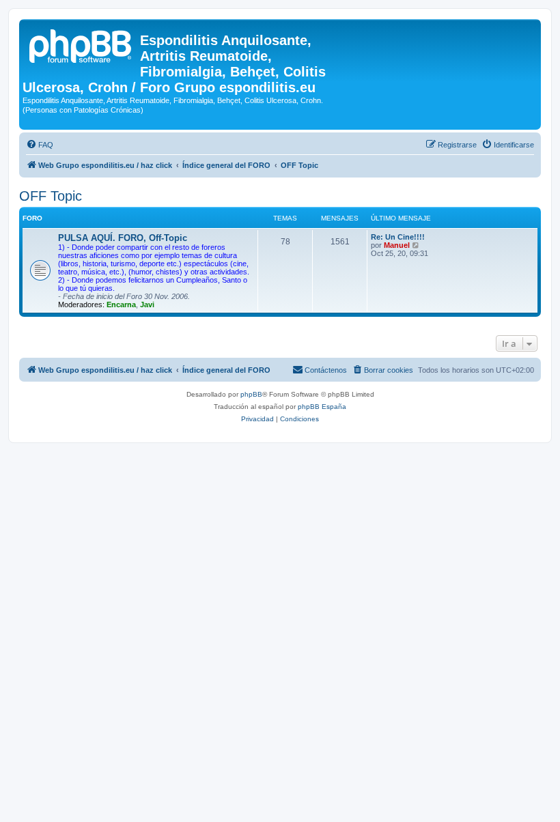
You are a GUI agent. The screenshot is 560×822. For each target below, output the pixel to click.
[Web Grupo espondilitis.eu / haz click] (81, 44)
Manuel (397, 245)
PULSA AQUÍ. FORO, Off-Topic (122, 238)
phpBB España (322, 406)
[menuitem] (39, 145)
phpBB (251, 394)
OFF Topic (50, 195)
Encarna (121, 304)
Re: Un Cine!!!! (398, 237)
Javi (147, 304)
